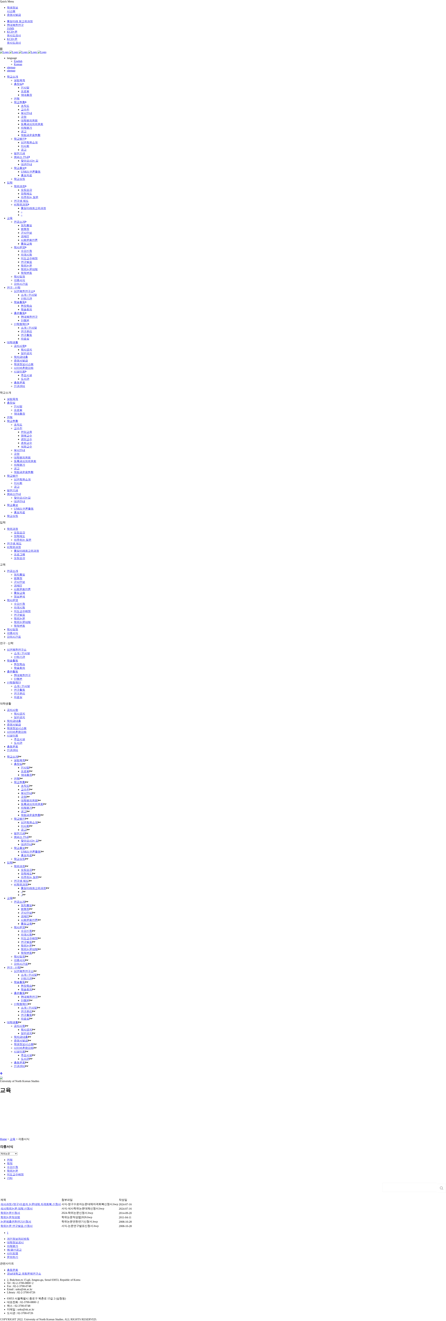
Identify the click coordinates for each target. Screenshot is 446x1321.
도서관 (18, 742)
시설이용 (12, 735)
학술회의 (19, 667)
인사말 (18, 406)
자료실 (18, 697)
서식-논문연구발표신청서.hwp (80, 1225)
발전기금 (12, 490)
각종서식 (12, 633)
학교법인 (12, 475)
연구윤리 (19, 693)
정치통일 (19, 574)
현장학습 (19, 664)
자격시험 (19, 607)
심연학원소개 (22, 479)
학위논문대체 (22, 622)
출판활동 (12, 671)
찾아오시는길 (22, 497)
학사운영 (12, 600)
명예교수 (26, 435)
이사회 (18, 483)
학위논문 (19, 618)
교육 (12, 1139)
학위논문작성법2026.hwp (76, 1217)
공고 (17, 468)
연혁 (10, 417)
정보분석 (19, 596)
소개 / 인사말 (22, 653)
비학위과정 (14, 547)
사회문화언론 (22, 589)
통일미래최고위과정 (26, 550)
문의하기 (12, 1257)
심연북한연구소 (16, 649)
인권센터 (12, 750)
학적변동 (19, 625)
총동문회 (12, 746)
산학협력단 (14, 682)
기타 (10, 1178)
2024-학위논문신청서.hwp (77, 1212)
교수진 (18, 428)
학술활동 (12, 660)
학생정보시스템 (16, 728)
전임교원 (26, 431)
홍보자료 (19, 512)
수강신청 (19, 603)
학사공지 (19, 713)
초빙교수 (26, 442)
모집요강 (19, 532)
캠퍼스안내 (14, 494)
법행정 (18, 578)
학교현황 (12, 421)
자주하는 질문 (22, 539)
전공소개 (12, 570)
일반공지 (19, 717)
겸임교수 (26, 439)
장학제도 (19, 536)
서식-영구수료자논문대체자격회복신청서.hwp (89, 1204)
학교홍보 (12, 505)
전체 (10, 1159)
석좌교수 (26, 446)
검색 (441, 1188)
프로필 (18, 410)
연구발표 (19, 614)
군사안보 (19, 581)
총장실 (11, 402)
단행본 (18, 678)
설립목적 (12, 399)
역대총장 (19, 413)
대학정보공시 (15, 1242)
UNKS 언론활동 (24, 508)
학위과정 (12, 528)
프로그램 (19, 554)
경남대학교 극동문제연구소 (24, 1273)
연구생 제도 (14, 543)
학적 (10, 1163)
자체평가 (19, 464)
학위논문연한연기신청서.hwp (79, 1221)
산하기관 (19, 656)
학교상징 (12, 516)
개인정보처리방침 (18, 1238)
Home (3, 1139)
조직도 (18, 424)
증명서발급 (14, 14)
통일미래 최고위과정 (20, 21)
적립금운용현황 (23, 472)
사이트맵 (12, 1253)
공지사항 (12, 710)
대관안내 (19, 501)
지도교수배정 (22, 611)
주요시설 (19, 739)
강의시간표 (14, 636)
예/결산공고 (14, 1249)
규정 (17, 453)
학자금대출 (14, 720)
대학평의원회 (22, 457)
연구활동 (19, 689)
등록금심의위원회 (25, 461)
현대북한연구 (22, 675)
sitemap (11, 67)
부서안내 (19, 450)
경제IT (18, 585)
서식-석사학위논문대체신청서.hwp (82, 1208)
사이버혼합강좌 (16, 731)
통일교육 (19, 592)
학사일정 (12, 629)
